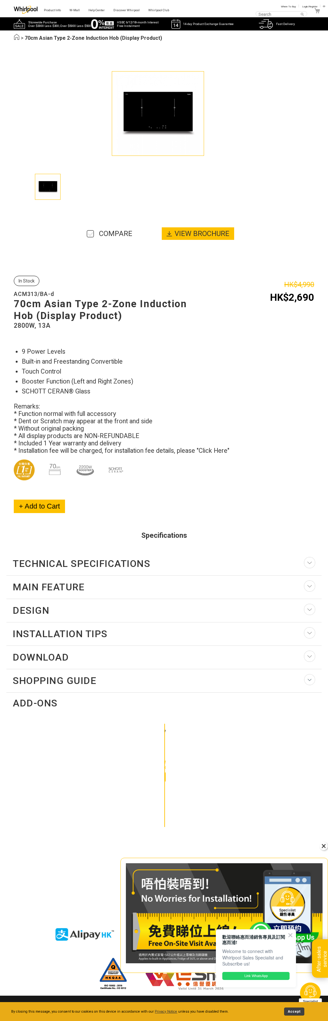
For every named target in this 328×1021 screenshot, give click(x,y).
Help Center (96, 10)
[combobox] (281, 14)
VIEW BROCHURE (202, 234)
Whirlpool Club (158, 10)
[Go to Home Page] (17, 38)
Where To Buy (288, 6)
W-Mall (75, 10)
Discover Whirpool (126, 10)
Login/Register (309, 6)
